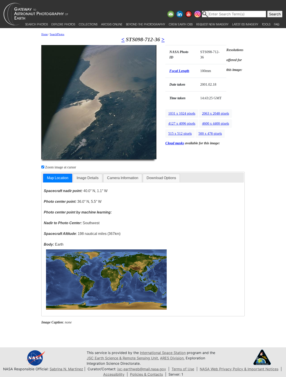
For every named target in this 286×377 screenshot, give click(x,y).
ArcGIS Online (111, 24)
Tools (266, 24)
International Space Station (163, 352)
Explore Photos (63, 24)
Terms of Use (183, 369)
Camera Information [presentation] (122, 178)
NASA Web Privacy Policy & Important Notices (239, 369)
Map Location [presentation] (57, 178)
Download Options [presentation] (161, 178)
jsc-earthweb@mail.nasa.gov (141, 369)
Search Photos (36, 24)
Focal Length (179, 71)
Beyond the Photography (145, 24)
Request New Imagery (212, 24)
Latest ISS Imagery (245, 24)
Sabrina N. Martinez (66, 369)
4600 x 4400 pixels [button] (215, 123)
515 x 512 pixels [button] (180, 133)
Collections (88, 24)
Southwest (71, 223)
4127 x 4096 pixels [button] (181, 123)
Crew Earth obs (181, 24)
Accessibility (113, 374)
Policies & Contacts (146, 374)
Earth (53, 244)
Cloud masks (174, 143)
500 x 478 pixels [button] (210, 133)
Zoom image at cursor (60, 167)
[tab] (57, 178)
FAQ (276, 24)
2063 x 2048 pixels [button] (215, 113)
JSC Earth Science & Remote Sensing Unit (122, 358)
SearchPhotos (57, 34)
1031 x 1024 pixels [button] (181, 113)
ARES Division (172, 358)
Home (44, 34)
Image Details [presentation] (88, 178)
